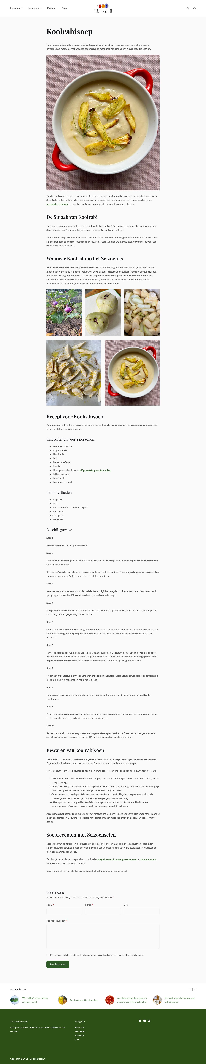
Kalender (51, 8)
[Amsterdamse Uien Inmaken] (62, 1000)
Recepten (15, 8)
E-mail (89, 904)
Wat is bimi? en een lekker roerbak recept (35, 1000)
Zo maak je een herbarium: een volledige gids (180, 1000)
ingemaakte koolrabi (57, 204)
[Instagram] (144, 1021)
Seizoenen (33, 8)
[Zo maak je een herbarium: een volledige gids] (157, 1000)
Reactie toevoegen (56, 920)
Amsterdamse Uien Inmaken (84, 1000)
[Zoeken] (188, 8)
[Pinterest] (149, 1021)
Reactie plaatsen (57, 964)
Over (64, 8)
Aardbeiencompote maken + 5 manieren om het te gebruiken (132, 1000)
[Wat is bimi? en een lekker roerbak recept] (14, 1000)
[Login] (194, 8)
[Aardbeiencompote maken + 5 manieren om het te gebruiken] (109, 1000)
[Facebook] (140, 1021)
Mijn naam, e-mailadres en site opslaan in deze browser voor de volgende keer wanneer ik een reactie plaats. (97, 955)
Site (126, 904)
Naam (50, 904)
